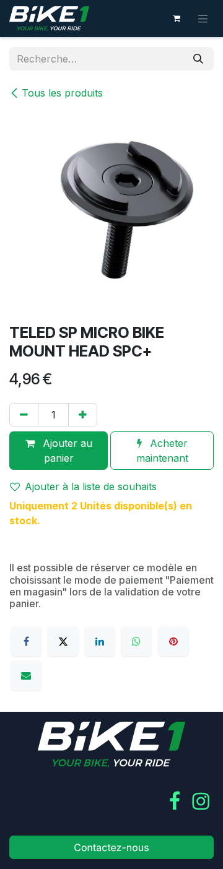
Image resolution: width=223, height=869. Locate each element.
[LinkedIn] (100, 641)
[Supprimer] (23, 414)
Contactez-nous (111, 847)
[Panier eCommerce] (176, 18)
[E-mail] (26, 675)
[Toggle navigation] (203, 18)
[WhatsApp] (136, 641)
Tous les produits (62, 93)
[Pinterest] (173, 641)
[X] (63, 641)
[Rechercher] (198, 59)
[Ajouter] (82, 414)
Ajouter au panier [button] (66, 450)
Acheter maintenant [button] (162, 450)
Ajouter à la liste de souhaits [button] (91, 486)
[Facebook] (26, 641)
